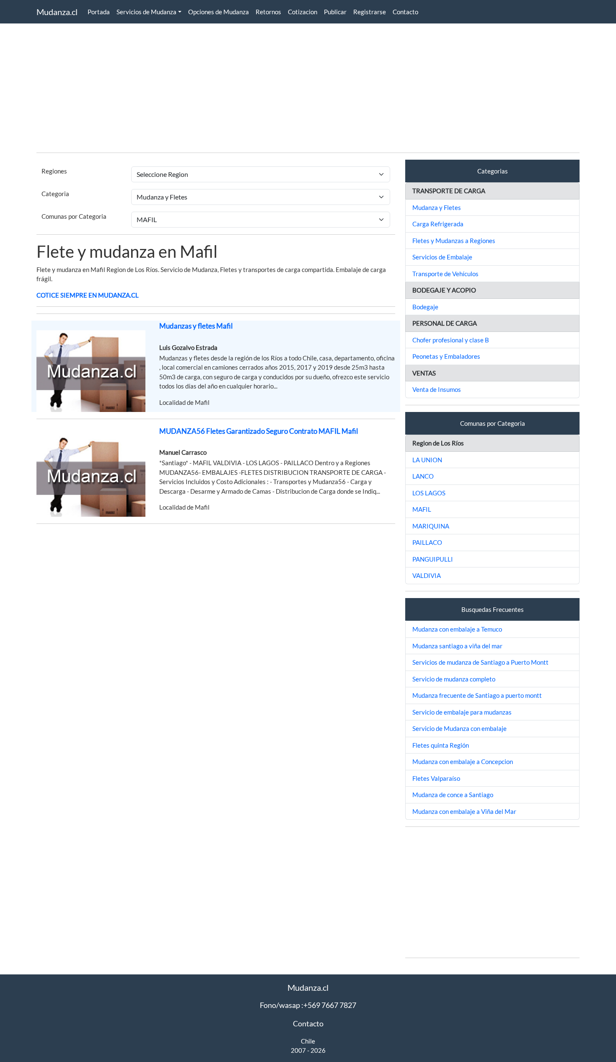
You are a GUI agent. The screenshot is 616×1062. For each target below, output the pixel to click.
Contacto (405, 12)
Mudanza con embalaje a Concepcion (462, 761)
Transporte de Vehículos (445, 273)
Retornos (268, 12)
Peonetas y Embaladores (446, 356)
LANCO (423, 476)
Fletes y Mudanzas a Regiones (453, 240)
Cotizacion (302, 12)
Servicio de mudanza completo (453, 679)
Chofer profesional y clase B (450, 340)
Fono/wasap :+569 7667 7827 (308, 1005)
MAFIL (421, 509)
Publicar (335, 12)
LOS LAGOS (428, 493)
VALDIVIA (426, 575)
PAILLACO (427, 542)
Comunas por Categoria (73, 216)
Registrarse (369, 12)
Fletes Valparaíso (436, 778)
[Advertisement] (287, 87)
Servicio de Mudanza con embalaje (459, 728)
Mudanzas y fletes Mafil (196, 325)
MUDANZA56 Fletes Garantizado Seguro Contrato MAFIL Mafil (258, 431)
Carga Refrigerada (437, 224)
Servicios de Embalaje (442, 257)
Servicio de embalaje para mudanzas (462, 712)
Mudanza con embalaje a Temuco (457, 629)
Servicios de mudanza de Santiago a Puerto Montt (480, 662)
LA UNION (427, 460)
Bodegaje (425, 307)
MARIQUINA (430, 526)
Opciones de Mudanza (218, 12)
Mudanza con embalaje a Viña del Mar (464, 811)
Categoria (55, 193)
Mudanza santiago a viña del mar (457, 646)
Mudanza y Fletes (436, 207)
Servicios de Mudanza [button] (146, 12)
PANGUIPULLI (432, 559)
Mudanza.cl (57, 12)
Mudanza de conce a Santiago (452, 794)
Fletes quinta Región (440, 745)
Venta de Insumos (436, 389)
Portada (99, 12)
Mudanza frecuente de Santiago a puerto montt (477, 695)
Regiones (54, 171)
